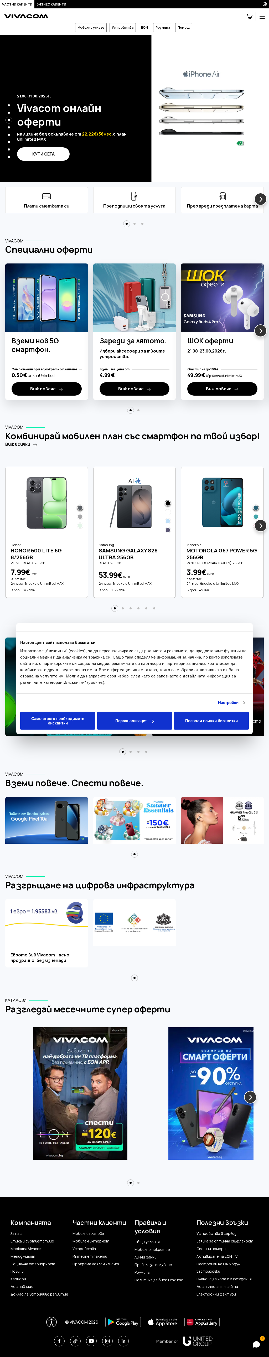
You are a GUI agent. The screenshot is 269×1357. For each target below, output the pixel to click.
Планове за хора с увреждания (224, 1279)
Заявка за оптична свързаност (224, 1241)
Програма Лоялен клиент (96, 1264)
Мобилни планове (88, 1233)
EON (144, 27)
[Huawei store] (202, 1322)
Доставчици (22, 1286)
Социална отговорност (33, 1264)
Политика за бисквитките (158, 1280)
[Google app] (123, 1322)
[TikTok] (75, 1341)
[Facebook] (59, 1341)
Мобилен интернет (91, 1241)
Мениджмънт (23, 1256)
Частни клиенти (17, 4)
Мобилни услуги (90, 27)
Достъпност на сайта (217, 1286)
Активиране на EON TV (216, 1256)
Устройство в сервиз (216, 1233)
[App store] (162, 1322)
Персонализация (131, 720)
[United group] (184, 1341)
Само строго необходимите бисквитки (57, 720)
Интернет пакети (90, 1256)
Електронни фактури (216, 1294)
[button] (9, 105)
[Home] (26, 16)
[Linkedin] (123, 1341)
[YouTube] (91, 1341)
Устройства (122, 27)
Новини (17, 1271)
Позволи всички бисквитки (211, 720)
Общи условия (147, 1242)
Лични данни (145, 1257)
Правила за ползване (153, 1264)
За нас (16, 1233)
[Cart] (249, 16)
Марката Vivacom (27, 1248)
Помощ (184, 27)
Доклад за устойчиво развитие (39, 1294)
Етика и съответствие (32, 1241)
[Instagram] (107, 1341)
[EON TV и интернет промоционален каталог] (80, 1096)
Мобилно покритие (152, 1249)
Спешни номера (211, 1248)
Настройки (228, 702)
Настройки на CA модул (218, 1264)
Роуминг (163, 27)
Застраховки (208, 1271)
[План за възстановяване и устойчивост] (134, 933)
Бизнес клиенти (51, 4)
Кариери (18, 1279)
